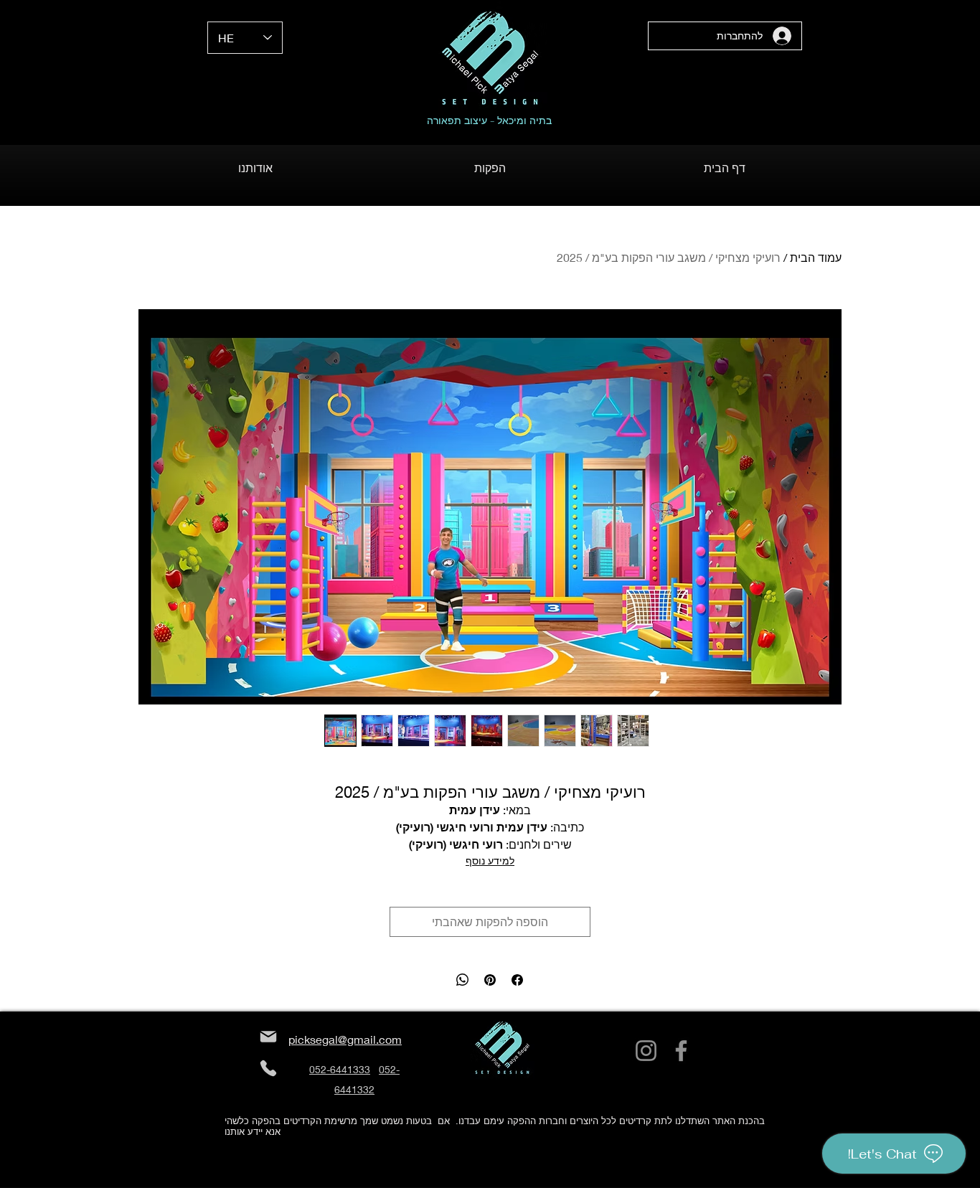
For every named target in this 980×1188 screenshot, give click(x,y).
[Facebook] (681, 1051)
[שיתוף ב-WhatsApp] (462, 980)
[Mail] (268, 1037)
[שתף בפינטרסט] (490, 980)
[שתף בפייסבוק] (517, 980)
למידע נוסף (490, 860)
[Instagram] (646, 1051)
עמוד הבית (816, 257)
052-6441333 (339, 1069)
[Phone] (268, 1069)
